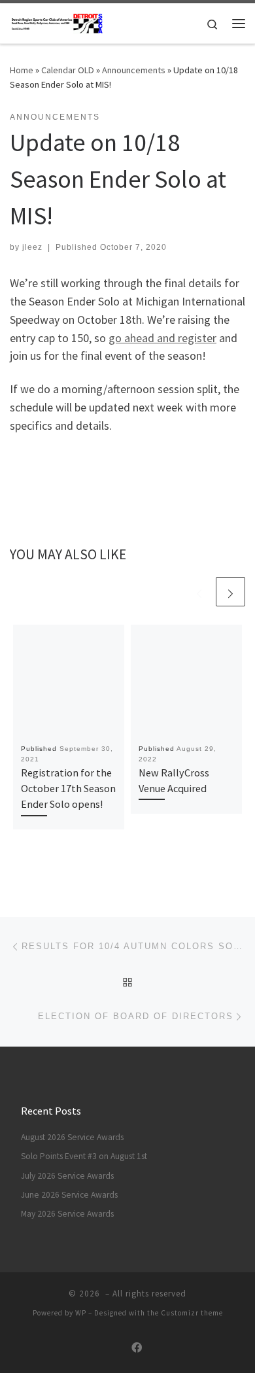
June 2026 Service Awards (69, 1194)
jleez (32, 247)
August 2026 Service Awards (72, 1137)
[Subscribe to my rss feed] (117, 1348)
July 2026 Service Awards (67, 1175)
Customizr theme (192, 1312)
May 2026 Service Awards (67, 1213)
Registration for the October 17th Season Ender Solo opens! (68, 788)
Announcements (133, 70)
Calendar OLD (67, 70)
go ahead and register (162, 337)
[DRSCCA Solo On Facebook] (136, 1348)
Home (21, 70)
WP (80, 1312)
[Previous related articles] (199, 591)
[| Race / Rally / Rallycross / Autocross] (57, 21)
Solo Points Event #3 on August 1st (84, 1156)
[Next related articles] (230, 591)
